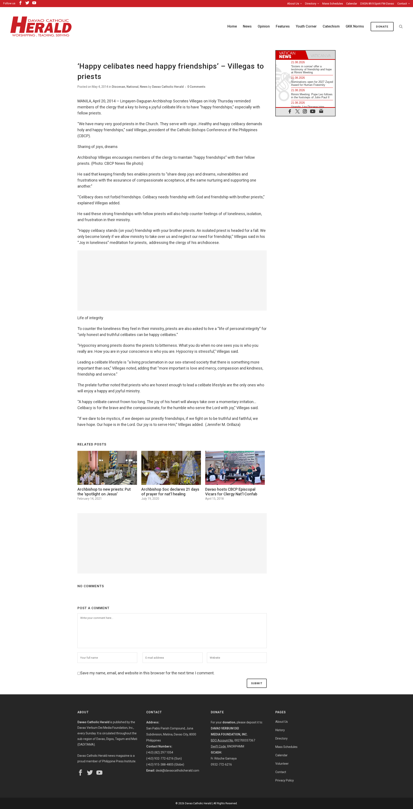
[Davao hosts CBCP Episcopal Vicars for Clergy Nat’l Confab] (235, 468)
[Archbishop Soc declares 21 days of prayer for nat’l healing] (171, 468)
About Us (293, 3)
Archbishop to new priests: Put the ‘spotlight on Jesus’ (104, 491)
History (280, 730)
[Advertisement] (172, 280)
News (144, 86)
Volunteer (282, 763)
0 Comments (196, 86)
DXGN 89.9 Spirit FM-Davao (377, 3)
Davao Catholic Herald (168, 86)
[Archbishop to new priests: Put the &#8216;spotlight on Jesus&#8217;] (107, 468)
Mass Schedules (332, 3)
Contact (402, 3)
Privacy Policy (284, 780)
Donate (382, 26)
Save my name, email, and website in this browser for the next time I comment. (147, 673)
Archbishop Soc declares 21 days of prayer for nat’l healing (170, 491)
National (132, 86)
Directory (310, 3)
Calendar (351, 3)
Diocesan (118, 86)
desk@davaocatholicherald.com (177, 770)
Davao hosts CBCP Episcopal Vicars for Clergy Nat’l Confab (231, 491)
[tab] (290, 55)
